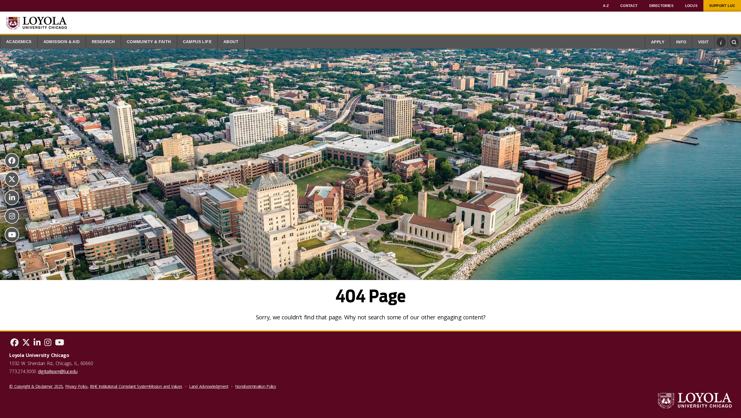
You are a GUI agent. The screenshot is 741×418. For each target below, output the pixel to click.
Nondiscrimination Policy (255, 386)
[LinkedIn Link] (12, 197)
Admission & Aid (61, 42)
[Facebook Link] (12, 160)
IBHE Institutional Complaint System (119, 386)
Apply (657, 42)
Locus (691, 6)
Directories (661, 6)
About (231, 42)
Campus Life (197, 42)
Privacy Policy (76, 386)
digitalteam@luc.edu (57, 371)
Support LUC (722, 6)
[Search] (734, 42)
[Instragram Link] (12, 216)
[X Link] (12, 179)
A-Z (606, 6)
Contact (628, 6)
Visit (703, 42)
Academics (19, 42)
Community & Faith (149, 42)
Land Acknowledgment (208, 386)
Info (681, 42)
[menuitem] (606, 6)
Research (103, 42)
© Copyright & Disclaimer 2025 (36, 386)
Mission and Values (165, 386)
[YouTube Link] (12, 234)
